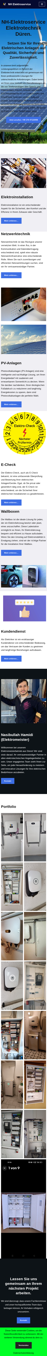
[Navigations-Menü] (42, 4)
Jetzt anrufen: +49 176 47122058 (23, 120)
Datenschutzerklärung (23, 1353)
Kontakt (7, 781)
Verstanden (24, 1345)
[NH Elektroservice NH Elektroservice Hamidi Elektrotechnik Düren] (16, 4)
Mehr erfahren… (11, 221)
